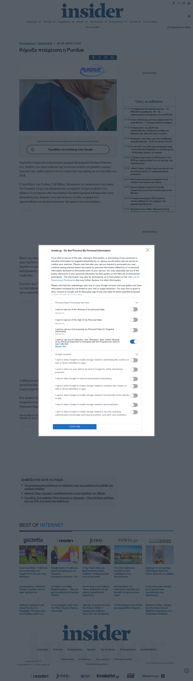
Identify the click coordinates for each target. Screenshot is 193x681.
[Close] (149, 251)
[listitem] (96, 302)
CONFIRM (74, 427)
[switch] (134, 309)
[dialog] (96, 340)
